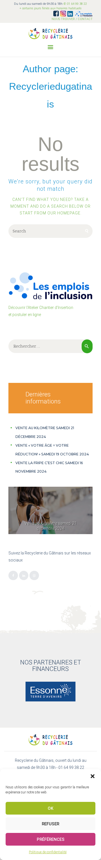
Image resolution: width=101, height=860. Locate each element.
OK (50, 808)
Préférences (51, 839)
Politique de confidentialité (47, 852)
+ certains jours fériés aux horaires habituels (50, 8)
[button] (92, 776)
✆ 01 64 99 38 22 (75, 4)
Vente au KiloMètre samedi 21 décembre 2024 (51, 526)
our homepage (64, 213)
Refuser (50, 823)
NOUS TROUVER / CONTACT (72, 19)
